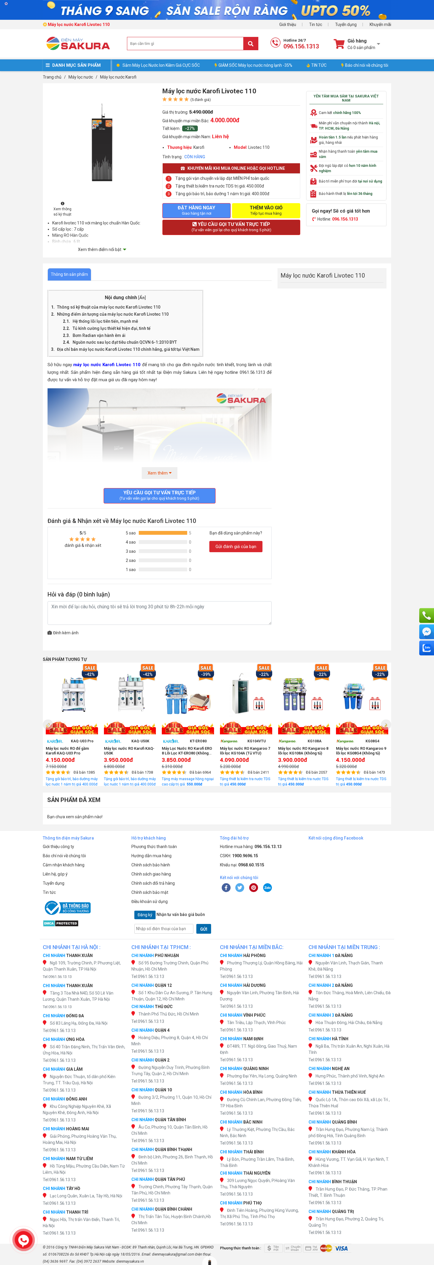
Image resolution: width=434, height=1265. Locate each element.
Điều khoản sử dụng (149, 901)
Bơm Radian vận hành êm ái (99, 335)
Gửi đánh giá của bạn (236, 546)
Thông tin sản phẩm (69, 274)
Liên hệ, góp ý (55, 874)
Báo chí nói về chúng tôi (366, 65)
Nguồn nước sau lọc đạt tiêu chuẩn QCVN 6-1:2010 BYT (125, 342)
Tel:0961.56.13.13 (57, 976)
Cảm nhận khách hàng (63, 865)
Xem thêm (158, 473)
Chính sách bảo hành (150, 865)
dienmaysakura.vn (130, 1261)
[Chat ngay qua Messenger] (426, 632)
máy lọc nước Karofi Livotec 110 (107, 364)
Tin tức (315, 24)
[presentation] (48, 724)
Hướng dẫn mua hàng (151, 855)
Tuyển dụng (346, 24)
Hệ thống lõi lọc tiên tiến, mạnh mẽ (105, 321)
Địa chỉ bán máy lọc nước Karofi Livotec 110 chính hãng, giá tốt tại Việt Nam (128, 349)
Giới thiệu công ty (58, 846)
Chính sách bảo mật (149, 892)
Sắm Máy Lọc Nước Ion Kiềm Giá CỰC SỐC (161, 65)
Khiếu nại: (242, 865)
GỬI (203, 929)
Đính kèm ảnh (66, 632)
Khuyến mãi (380, 24)
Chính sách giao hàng (151, 874)
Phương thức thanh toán (154, 846)
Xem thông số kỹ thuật (62, 211)
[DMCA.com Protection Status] (84, 923)
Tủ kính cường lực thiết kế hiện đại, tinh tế (112, 328)
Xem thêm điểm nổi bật (99, 249)
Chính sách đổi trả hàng (153, 883)
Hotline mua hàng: (251, 846)
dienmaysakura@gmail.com (173, 1254)
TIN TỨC (319, 65)
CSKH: (239, 855)
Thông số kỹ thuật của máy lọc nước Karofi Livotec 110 (108, 307)
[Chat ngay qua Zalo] (426, 648)
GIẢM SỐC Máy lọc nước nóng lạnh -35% (255, 65)
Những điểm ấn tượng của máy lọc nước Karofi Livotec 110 (113, 314)
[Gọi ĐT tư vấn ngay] (426, 615)
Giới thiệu (287, 24)
